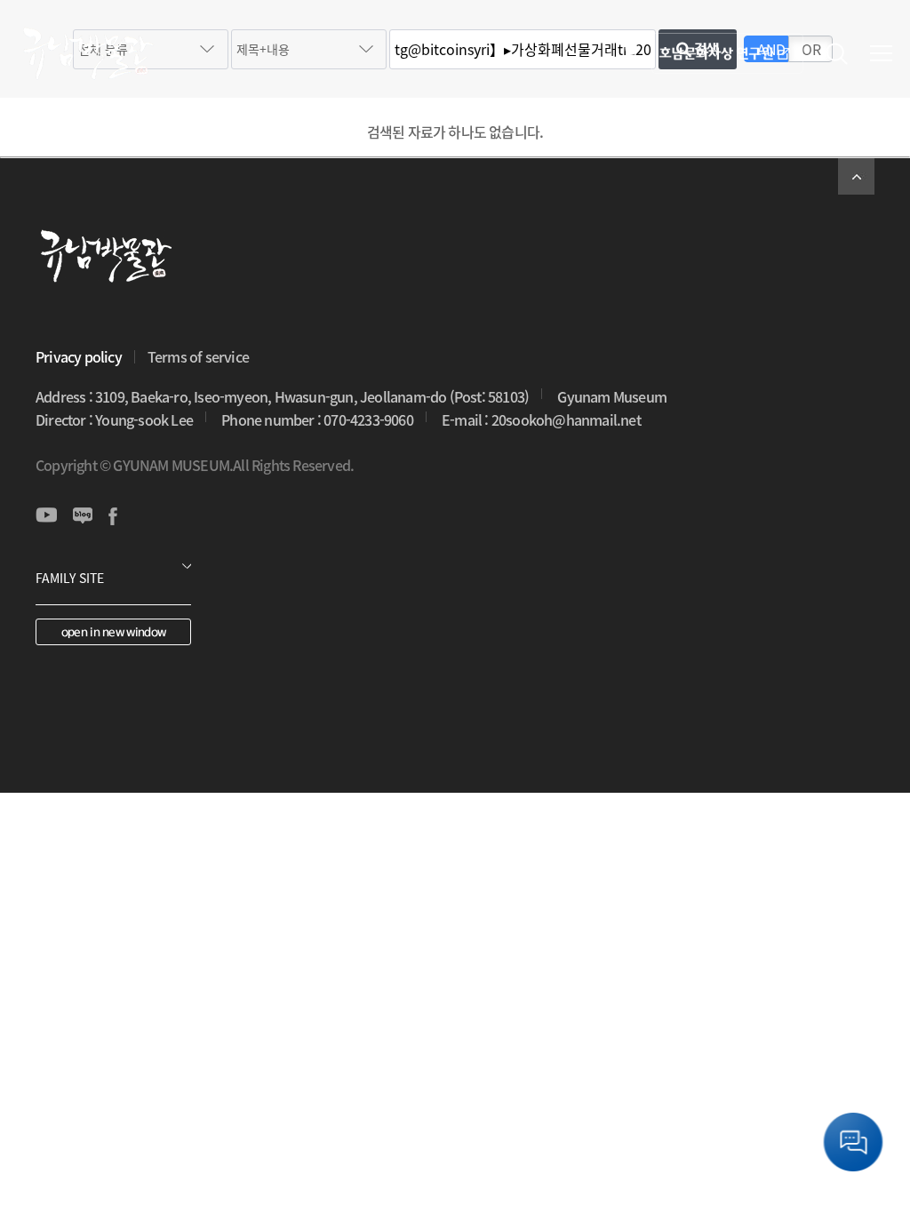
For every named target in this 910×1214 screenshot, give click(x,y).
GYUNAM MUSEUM (87, 53)
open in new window (113, 633)
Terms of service (198, 356)
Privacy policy (79, 356)
